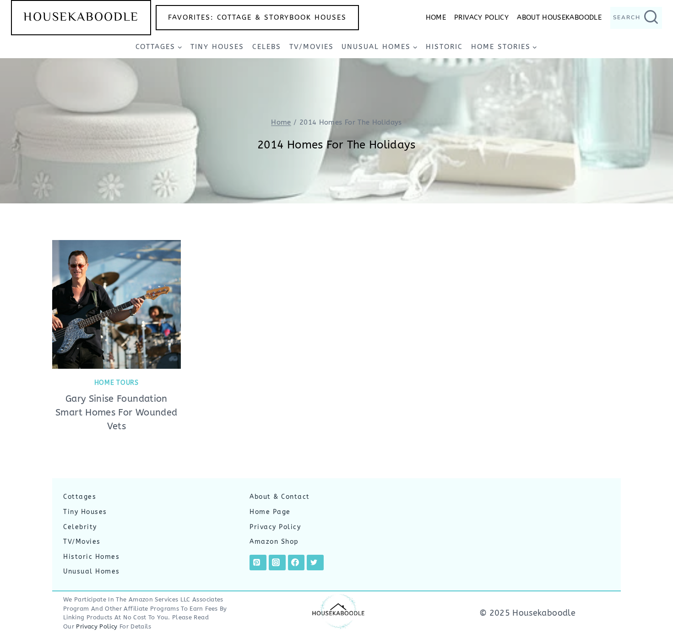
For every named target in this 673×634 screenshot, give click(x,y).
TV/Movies (311, 47)
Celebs (266, 47)
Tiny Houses (217, 47)
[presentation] (116, 304)
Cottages (79, 497)
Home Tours (116, 383)
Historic (444, 47)
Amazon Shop (274, 542)
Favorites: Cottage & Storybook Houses (257, 17)
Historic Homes (91, 557)
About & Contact (280, 497)
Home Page (270, 512)
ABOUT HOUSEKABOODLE (559, 17)
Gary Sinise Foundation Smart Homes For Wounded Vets (116, 413)
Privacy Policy (275, 527)
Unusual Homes (91, 571)
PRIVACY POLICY (481, 17)
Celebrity (80, 527)
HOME (436, 17)
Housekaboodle (81, 17)
